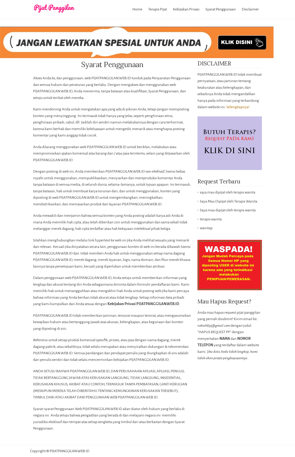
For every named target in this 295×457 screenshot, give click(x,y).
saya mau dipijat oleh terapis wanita (227, 192)
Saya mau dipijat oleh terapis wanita (228, 210)
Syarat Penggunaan (220, 9)
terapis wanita (211, 219)
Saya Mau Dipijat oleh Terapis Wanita (228, 201)
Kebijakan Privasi (186, 9)
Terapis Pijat (157, 9)
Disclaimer (250, 9)
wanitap (206, 228)
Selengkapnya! (237, 107)
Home (137, 9)
